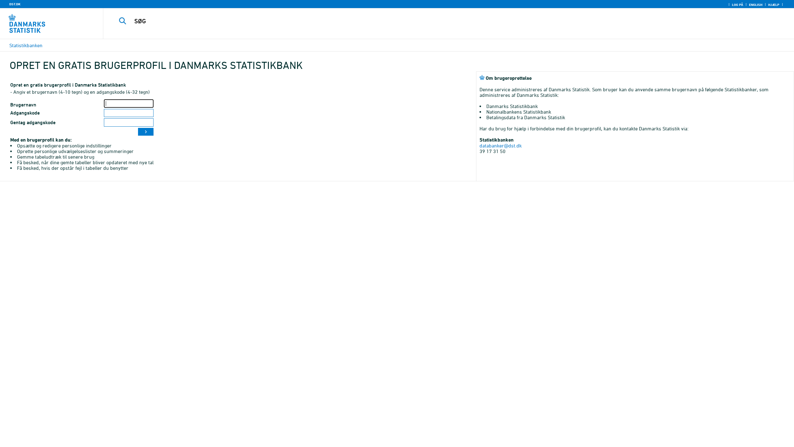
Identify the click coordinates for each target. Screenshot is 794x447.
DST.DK (14, 4)
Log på (737, 4)
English (755, 4)
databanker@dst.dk (501, 145)
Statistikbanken (25, 45)
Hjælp (773, 4)
